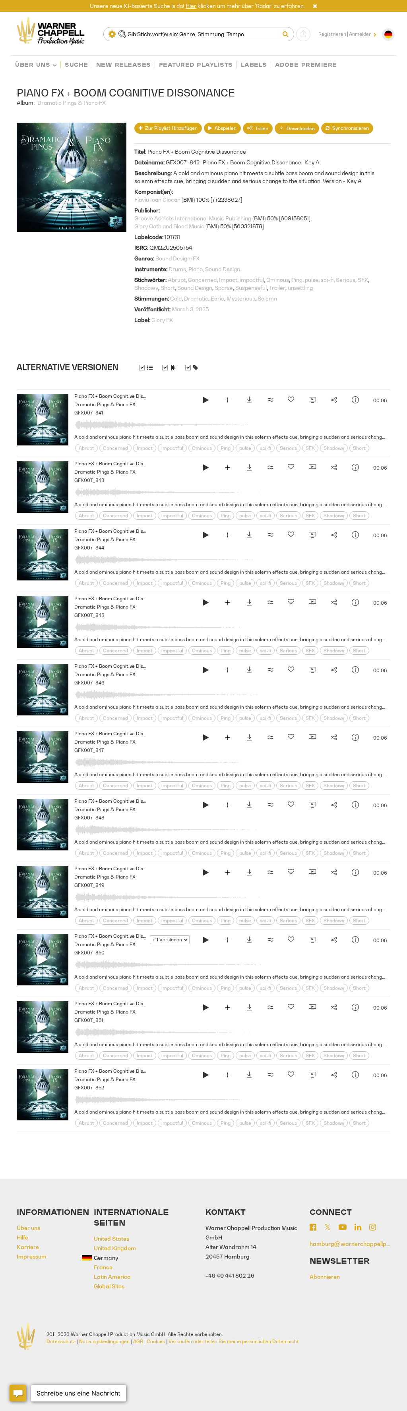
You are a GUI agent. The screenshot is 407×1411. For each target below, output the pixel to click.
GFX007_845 (89, 615)
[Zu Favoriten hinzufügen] (291, 401)
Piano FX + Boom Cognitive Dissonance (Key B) (126, 531)
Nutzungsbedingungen (104, 1341)
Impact (228, 279)
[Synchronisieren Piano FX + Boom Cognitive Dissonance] (312, 401)
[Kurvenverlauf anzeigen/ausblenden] (169, 368)
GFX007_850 (89, 953)
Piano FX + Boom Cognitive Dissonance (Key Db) (128, 666)
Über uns (32, 64)
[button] (315, 5)
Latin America (112, 1276)
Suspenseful (251, 287)
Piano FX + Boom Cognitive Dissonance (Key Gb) (128, 1003)
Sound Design (222, 269)
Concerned (202, 279)
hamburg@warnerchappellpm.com (350, 1243)
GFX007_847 (89, 750)
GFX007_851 (88, 1020)
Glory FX (162, 319)
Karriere (28, 1246)
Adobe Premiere (306, 64)
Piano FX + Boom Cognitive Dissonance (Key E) (126, 868)
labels (254, 64)
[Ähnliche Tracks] (270, 401)
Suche (76, 64)
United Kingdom (115, 1248)
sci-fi (327, 279)
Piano (195, 269)
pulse (311, 279)
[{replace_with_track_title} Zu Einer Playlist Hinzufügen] (227, 401)
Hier (191, 5)
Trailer (277, 287)
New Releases (123, 64)
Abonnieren (325, 1276)
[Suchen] (287, 34)
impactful (252, 279)
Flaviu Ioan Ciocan (157, 199)
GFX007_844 (89, 548)
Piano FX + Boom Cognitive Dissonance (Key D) (126, 733)
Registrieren (332, 34)
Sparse (224, 287)
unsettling (300, 287)
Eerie (217, 298)
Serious (345, 279)
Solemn (267, 298)
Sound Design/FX (177, 258)
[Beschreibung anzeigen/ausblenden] (146, 368)
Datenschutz (61, 1341)
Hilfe (22, 1237)
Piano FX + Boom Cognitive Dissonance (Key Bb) (127, 463)
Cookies (156, 1341)
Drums (177, 269)
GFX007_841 (88, 413)
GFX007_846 (89, 683)
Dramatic (196, 298)
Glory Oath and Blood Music (169, 226)
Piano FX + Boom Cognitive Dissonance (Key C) (126, 598)
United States (111, 1238)
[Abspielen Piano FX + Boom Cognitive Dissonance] (206, 401)
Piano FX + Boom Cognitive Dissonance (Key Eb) (127, 801)
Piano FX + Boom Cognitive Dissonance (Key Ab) (127, 396)
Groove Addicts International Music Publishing (192, 218)
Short (168, 287)
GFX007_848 (89, 818)
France (103, 1267)
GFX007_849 (89, 885)
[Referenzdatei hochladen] (303, 34)
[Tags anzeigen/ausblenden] (191, 368)
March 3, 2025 (190, 309)
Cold (176, 298)
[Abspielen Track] (42, 419)
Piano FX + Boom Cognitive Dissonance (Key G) (126, 1071)
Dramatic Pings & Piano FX (71, 102)
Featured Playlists (196, 64)
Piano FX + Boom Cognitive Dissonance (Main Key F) (132, 936)
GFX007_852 (89, 1088)
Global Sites (109, 1286)
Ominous (277, 279)
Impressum (32, 1256)
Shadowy (146, 287)
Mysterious (241, 298)
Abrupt (177, 279)
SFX (363, 279)
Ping (296, 279)
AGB (138, 1341)
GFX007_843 (89, 480)
